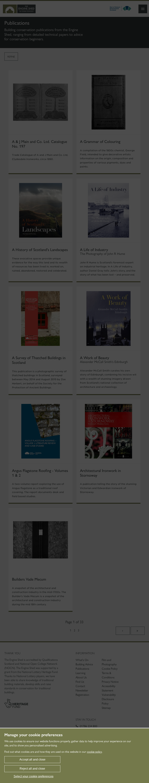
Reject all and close (32, 768)
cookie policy (94, 751)
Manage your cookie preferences (33, 735)
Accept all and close (32, 759)
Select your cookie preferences (33, 776)
